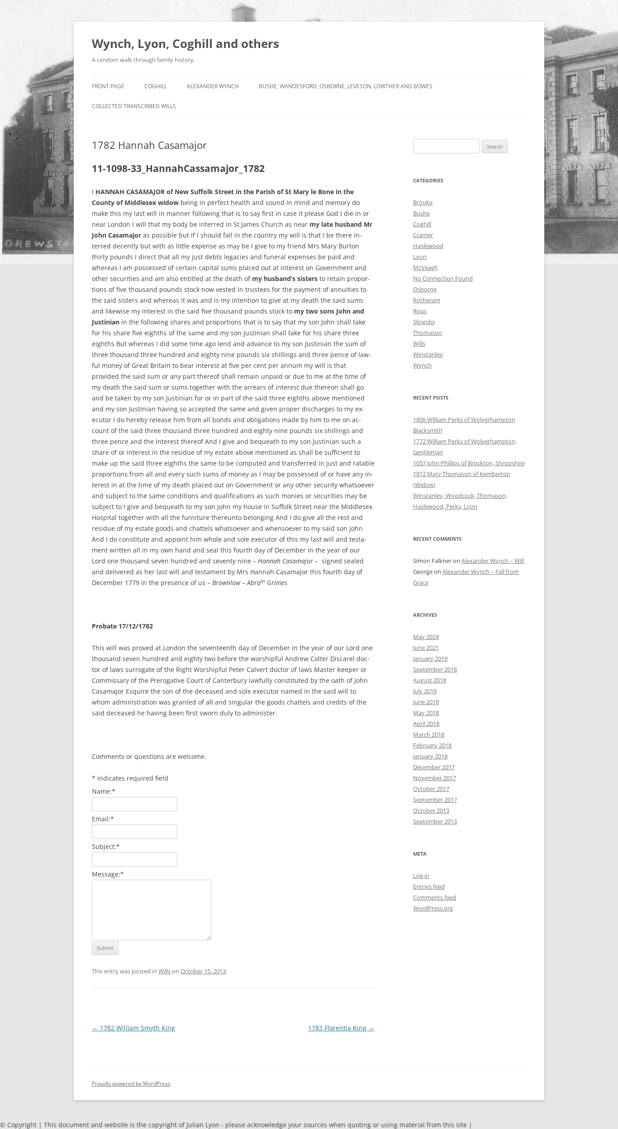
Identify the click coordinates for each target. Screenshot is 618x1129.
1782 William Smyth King (133, 1028)
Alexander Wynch (213, 86)
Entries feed (429, 886)
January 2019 (430, 658)
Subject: (106, 846)
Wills (164, 971)
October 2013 (431, 810)
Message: (108, 874)
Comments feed (434, 897)
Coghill (155, 86)
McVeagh (425, 267)
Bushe (421, 213)
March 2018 (428, 734)
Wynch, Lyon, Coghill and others (185, 43)
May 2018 (426, 713)
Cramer (423, 235)
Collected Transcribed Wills (134, 106)
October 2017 (431, 789)
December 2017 (434, 767)
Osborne (425, 289)
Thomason (427, 333)
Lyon (420, 256)
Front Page (108, 86)
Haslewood (428, 246)
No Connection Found (443, 278)
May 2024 (426, 637)
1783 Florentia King (341, 1028)
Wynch (422, 365)
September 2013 (435, 821)
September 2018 (435, 669)
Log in (421, 876)
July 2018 (425, 691)
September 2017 (435, 800)
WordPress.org (433, 908)
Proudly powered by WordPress (131, 1083)
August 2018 (429, 680)
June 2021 (426, 647)
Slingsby (424, 322)
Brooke (423, 202)
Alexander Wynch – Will (492, 561)
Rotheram (426, 300)
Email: (103, 819)
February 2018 (432, 745)
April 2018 (426, 723)
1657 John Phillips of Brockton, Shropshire (469, 463)
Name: (103, 791)
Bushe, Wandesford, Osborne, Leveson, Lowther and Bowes (346, 86)
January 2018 (430, 756)
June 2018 (426, 702)
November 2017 (434, 778)
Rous (420, 311)
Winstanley (428, 354)
